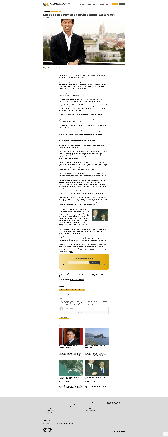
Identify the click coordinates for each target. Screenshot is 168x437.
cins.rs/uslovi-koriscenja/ (77, 279)
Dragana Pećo (51, 67)
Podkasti (102, 4)
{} (81, 312)
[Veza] (80, 312)
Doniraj (115, 4)
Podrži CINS (68, 402)
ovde (71, 251)
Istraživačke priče (86, 4)
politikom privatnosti (98, 265)
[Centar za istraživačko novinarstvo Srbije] (46, 4)
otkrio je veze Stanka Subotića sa (87, 239)
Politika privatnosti (49, 410)
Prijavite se (94, 262)
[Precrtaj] (71, 312)
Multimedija (89, 408)
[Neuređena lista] (75, 312)
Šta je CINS (47, 402)
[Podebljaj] (65, 312)
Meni (122, 4)
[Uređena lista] (73, 312)
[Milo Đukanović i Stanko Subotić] (100, 215)
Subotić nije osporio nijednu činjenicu (95, 346)
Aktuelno (78, 4)
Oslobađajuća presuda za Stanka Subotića (68, 346)
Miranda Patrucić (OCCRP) (64, 381)
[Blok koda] (78, 312)
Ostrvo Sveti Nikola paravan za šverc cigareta (69, 378)
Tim (45, 404)
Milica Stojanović (60, 67)
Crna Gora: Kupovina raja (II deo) (95, 378)
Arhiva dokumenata (91, 410)
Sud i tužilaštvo (55, 11)
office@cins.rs (46, 420)
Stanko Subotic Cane (78, 289)
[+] (83, 312)
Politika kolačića (48, 412)
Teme (94, 4)
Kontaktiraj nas (69, 406)
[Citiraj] (76, 312)
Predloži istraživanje (70, 404)
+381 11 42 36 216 (51, 421)
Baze (98, 4)
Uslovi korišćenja (48, 406)
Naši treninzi (47, 408)
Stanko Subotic (65, 289)
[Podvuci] (69, 312)
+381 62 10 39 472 (52, 423)
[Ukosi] (67, 312)
